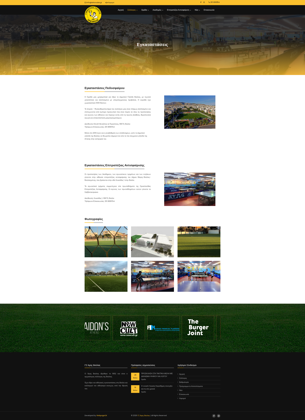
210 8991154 (215, 2)
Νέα (196, 10)
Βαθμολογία (184, 382)
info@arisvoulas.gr (94, 2)
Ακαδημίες (157, 10)
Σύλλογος (131, 10)
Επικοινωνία (209, 10)
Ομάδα (144, 10)
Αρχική (121, 10)
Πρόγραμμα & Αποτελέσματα (191, 386)
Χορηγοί (111, 2)
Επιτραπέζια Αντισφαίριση (178, 10)
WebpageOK (102, 415)
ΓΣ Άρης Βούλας (143, 415)
